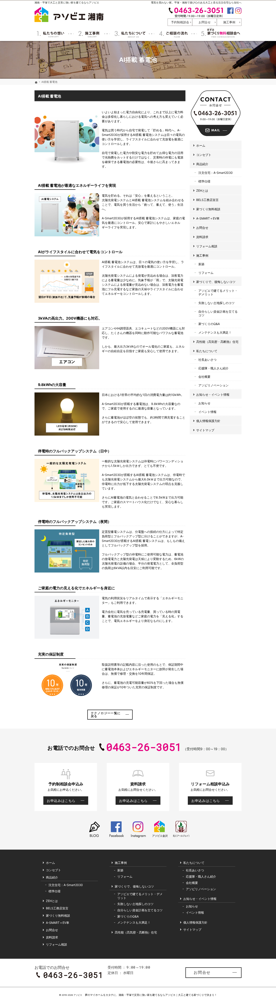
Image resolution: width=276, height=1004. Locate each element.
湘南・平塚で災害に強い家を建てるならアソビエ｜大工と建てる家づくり (161, 994)
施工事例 (202, 255)
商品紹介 (202, 164)
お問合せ (202, 227)
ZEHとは (202, 190)
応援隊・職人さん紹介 (213, 368)
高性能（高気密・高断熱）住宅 (217, 342)
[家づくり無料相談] (219, 33)
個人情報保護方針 (208, 421)
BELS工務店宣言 (207, 200)
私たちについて (206, 351)
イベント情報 (207, 412)
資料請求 (202, 237)
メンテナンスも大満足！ (215, 332)
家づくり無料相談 (208, 209)
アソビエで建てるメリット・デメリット (218, 292)
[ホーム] (36, 82)
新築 (201, 264)
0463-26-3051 (196, 12)
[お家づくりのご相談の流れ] (173, 33)
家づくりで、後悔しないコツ (215, 282)
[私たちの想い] (51, 33)
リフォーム (205, 273)
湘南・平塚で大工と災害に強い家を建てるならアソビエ (66, 2)
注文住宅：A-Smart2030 (215, 172)
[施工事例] (89, 33)
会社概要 (204, 376)
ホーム (200, 145)
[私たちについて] (129, 33)
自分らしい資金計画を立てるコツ (218, 313)
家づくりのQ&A (209, 324)
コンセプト (203, 155)
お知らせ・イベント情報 (212, 394)
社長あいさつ (207, 359)
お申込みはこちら (59, 801)
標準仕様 (204, 181)
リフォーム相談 (206, 246)
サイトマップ (205, 430)
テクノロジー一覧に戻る (106, 714)
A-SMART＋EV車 (208, 218)
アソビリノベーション (213, 385)
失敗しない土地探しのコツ (216, 303)
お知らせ (204, 403)
